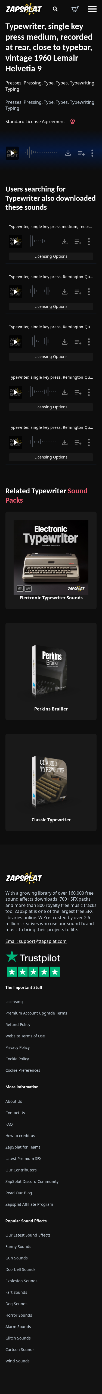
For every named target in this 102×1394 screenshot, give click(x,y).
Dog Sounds (16, 1303)
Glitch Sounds (18, 1338)
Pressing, (33, 83)
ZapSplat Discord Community (31, 1181)
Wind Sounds (17, 1360)
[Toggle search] (55, 9)
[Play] (12, 153)
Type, (49, 83)
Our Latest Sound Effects (28, 1235)
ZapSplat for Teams (23, 1147)
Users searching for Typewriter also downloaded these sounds (50, 199)
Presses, (14, 83)
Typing (12, 89)
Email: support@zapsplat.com (36, 941)
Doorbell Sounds (20, 1269)
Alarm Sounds (18, 1326)
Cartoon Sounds (20, 1349)
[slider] (41, 152)
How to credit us (20, 1135)
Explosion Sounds (21, 1280)
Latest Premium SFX (23, 1158)
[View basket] (75, 9)
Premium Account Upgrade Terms (36, 1013)
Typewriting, (82, 83)
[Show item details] (92, 153)
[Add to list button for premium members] (81, 153)
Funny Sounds (18, 1246)
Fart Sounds (16, 1292)
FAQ (9, 1124)
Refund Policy (17, 1024)
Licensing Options (51, 256)
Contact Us (15, 1112)
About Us (13, 1101)
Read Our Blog (18, 1192)
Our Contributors (21, 1170)
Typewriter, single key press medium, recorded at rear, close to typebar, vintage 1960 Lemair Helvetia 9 (48, 48)
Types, (62, 83)
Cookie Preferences (22, 1070)
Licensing (14, 1001)
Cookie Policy (17, 1059)
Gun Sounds (16, 1258)
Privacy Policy (17, 1047)
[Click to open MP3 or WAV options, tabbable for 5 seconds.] (68, 153)
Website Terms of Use (25, 1036)
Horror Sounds (18, 1315)
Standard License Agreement (35, 121)
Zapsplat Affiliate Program (29, 1204)
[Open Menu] (92, 9)
